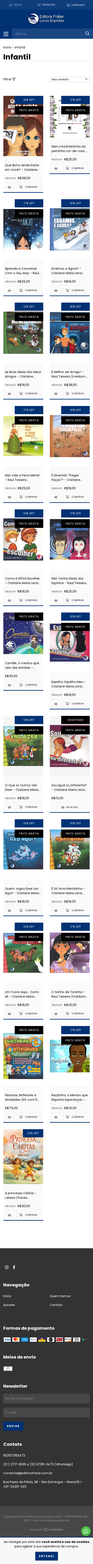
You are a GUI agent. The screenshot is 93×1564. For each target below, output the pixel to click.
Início (7, 47)
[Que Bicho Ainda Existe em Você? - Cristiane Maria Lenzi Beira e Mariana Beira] (10, 187)
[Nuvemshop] (46, 1530)
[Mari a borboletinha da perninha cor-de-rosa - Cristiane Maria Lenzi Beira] (56, 168)
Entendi (46, 1556)
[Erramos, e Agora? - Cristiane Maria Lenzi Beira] (56, 290)
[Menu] (6, 33)
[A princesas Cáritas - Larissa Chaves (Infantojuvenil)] (10, 1215)
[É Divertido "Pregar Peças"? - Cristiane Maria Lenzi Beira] (56, 497)
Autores (9, 1305)
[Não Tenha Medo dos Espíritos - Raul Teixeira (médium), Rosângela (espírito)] (56, 600)
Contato (56, 1305)
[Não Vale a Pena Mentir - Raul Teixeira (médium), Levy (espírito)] (10, 497)
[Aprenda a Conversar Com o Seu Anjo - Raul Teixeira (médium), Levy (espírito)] (10, 290)
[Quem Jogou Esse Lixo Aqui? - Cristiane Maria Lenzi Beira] (10, 911)
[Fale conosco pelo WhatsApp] (86, 1531)
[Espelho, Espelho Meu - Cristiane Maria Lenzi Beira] (56, 704)
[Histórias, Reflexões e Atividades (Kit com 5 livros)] (10, 1117)
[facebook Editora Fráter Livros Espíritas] (14, 1267)
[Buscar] (87, 33)
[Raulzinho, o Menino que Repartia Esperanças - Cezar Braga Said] (56, 1117)
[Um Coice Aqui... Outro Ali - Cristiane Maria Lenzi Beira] (10, 1014)
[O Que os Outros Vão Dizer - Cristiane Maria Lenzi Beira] (10, 807)
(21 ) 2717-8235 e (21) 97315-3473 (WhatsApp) (38, 1464)
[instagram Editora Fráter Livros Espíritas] (6, 1267)
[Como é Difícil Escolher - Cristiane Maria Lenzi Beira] (10, 600)
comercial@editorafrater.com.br (28, 1473)
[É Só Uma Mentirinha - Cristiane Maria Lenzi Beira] (56, 911)
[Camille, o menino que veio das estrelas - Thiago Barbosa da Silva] (10, 685)
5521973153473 (14, 1455)
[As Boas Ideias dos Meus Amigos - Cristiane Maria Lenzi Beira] (10, 394)
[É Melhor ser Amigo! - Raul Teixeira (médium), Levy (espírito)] (56, 394)
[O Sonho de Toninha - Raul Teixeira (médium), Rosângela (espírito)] (56, 1014)
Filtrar (7, 79)
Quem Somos (60, 1296)
